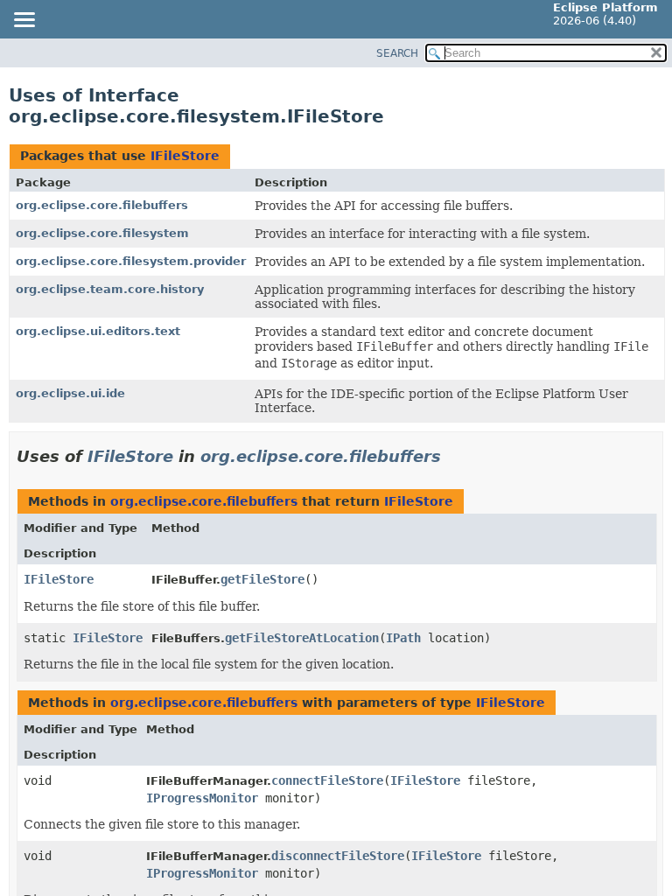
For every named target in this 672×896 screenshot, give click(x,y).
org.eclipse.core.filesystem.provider (131, 261)
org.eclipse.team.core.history (110, 289)
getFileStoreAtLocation (302, 638)
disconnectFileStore (337, 856)
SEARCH (397, 53)
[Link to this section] (453, 456)
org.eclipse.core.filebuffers (102, 205)
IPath (403, 638)
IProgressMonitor (202, 798)
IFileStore (185, 156)
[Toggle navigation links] (23, 21)
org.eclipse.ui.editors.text (98, 331)
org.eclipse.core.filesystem (102, 233)
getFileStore (262, 579)
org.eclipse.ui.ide (70, 393)
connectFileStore (327, 781)
